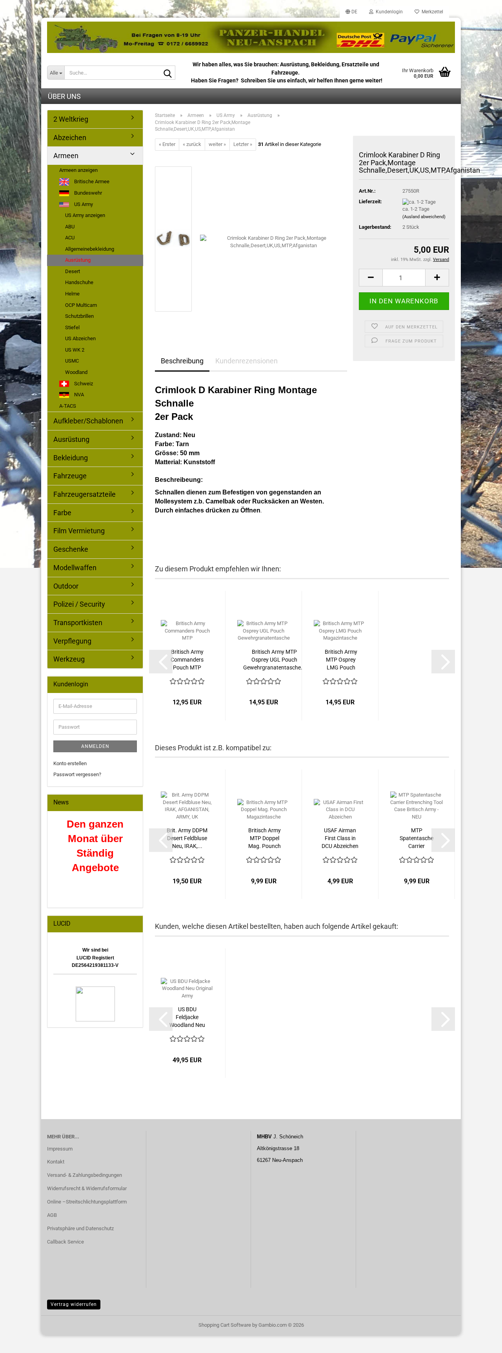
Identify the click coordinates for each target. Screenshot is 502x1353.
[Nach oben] (480, 1341)
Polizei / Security (79, 604)
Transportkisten (77, 622)
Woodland (76, 372)
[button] (351, 12)
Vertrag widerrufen (74, 1304)
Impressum (60, 1149)
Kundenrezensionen (246, 361)
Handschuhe (79, 282)
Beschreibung (182, 361)
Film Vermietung (79, 531)
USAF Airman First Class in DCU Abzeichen (340, 838)
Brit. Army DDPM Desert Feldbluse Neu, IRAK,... (187, 838)
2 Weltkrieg (70, 119)
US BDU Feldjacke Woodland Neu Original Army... (187, 1017)
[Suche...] (167, 73)
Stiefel (72, 327)
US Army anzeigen (85, 215)
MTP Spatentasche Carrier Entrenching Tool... (416, 838)
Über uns (64, 96)
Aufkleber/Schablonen (88, 421)
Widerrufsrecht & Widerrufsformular (87, 1188)
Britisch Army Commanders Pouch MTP (187, 660)
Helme (72, 294)
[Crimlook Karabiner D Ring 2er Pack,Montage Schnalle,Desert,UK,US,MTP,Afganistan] (273, 238)
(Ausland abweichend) (424, 216)
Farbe (62, 513)
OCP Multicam (81, 305)
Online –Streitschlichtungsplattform (87, 1202)
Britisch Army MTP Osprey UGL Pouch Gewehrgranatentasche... (274, 660)
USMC (72, 361)
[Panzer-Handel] (251, 37)
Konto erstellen (70, 763)
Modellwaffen (74, 567)
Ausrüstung (78, 260)
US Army (83, 204)
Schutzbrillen (79, 316)
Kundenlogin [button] (388, 12)
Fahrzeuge (70, 476)
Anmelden (95, 746)
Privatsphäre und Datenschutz (80, 1228)
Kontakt (55, 1162)
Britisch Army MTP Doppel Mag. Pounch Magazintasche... (264, 838)
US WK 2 (74, 350)
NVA (78, 395)
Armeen (65, 155)
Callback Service (65, 1242)
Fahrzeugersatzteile (84, 494)
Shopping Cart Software (224, 1325)
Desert (72, 271)
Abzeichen (69, 137)
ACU (70, 238)
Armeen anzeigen (78, 170)
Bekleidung (70, 458)
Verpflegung (72, 641)
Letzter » (242, 144)
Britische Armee (91, 181)
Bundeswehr (87, 193)
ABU (70, 227)
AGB (52, 1215)
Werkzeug (69, 659)
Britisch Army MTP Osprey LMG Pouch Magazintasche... (341, 660)
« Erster (167, 144)
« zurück (192, 144)
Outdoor (65, 586)
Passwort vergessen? (77, 774)
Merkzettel (431, 12)
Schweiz (83, 384)
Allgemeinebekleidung (89, 249)
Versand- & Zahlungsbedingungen (84, 1175)
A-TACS (67, 406)
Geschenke (70, 549)
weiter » (217, 144)
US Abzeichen (80, 338)
